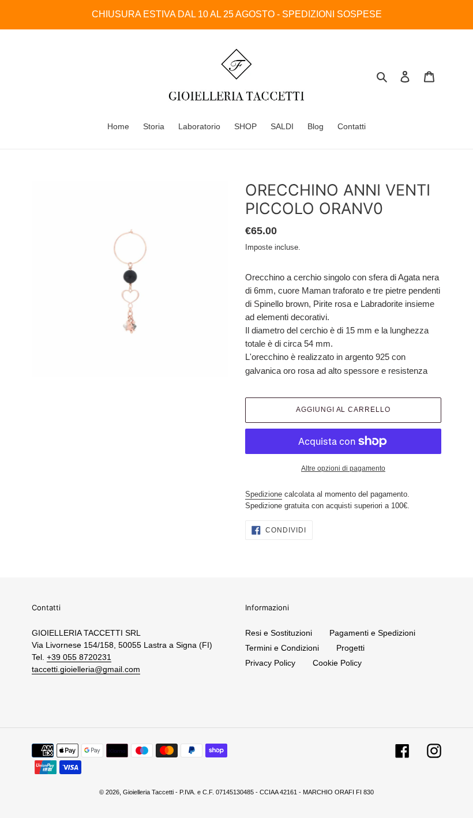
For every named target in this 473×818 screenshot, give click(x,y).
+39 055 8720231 (79, 657)
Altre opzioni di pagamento (343, 468)
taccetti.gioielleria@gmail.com (86, 669)
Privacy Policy (270, 662)
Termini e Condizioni (282, 647)
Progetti (350, 647)
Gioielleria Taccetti (148, 792)
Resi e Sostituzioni (278, 632)
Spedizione (263, 494)
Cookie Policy (337, 662)
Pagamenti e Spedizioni (372, 632)
